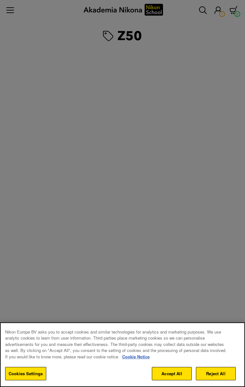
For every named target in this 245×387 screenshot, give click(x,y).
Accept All (171, 373)
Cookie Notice (136, 357)
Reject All (215, 373)
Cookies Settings (26, 373)
